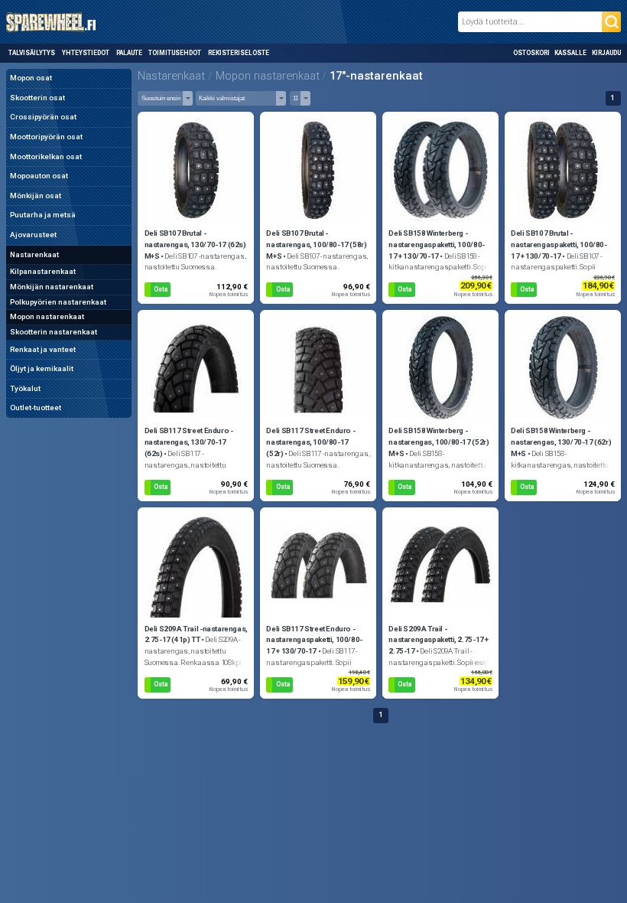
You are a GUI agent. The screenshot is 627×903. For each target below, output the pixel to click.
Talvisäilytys (31, 53)
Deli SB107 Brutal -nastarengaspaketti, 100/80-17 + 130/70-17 (558, 244)
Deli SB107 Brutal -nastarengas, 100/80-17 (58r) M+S (316, 244)
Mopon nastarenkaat (47, 316)
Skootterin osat (37, 97)
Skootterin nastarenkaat (53, 332)
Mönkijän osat (35, 195)
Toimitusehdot (174, 53)
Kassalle (570, 53)
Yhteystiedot (85, 53)
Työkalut (25, 388)
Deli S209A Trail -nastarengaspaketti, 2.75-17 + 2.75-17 (438, 640)
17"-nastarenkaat (376, 76)
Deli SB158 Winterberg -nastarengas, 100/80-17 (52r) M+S (438, 442)
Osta (160, 289)
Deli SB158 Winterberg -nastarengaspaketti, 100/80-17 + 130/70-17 (436, 244)
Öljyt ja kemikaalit (41, 368)
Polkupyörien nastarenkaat (58, 302)
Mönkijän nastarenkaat (51, 286)
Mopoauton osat (39, 175)
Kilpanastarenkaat (43, 271)
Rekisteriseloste (238, 53)
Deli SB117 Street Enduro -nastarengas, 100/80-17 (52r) (310, 442)
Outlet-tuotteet (35, 407)
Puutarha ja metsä (43, 214)
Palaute (129, 53)
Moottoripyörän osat (46, 136)
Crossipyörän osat (43, 116)
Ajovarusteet (33, 234)
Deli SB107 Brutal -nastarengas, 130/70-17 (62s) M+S (195, 244)
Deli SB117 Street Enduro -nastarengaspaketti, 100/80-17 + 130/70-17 (314, 640)
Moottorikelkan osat (46, 156)
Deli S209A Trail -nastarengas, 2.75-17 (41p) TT (196, 634)
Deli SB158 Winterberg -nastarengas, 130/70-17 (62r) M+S (561, 442)
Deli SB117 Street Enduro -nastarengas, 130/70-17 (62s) (189, 442)
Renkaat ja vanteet (43, 349)
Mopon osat (31, 77)
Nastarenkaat (34, 254)
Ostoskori (531, 53)
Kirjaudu (606, 53)
